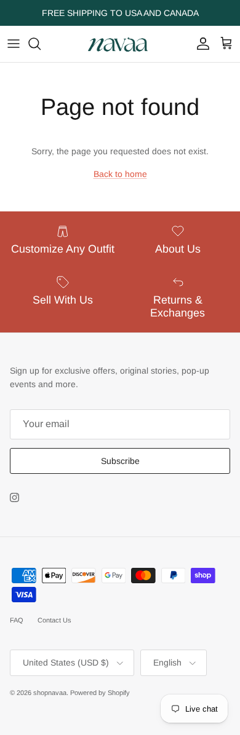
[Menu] (13, 43)
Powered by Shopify (100, 692)
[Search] (40, 43)
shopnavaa (49, 692)
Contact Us (54, 620)
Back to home (120, 174)
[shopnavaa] (120, 44)
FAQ (16, 620)
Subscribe (120, 461)
